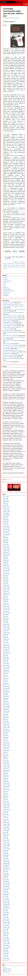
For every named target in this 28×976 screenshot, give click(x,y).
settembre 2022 (6, 573)
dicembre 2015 (6, 706)
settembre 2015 (6, 711)
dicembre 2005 (6, 902)
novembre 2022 (6, 570)
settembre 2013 (6, 750)
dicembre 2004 (6, 922)
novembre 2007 (6, 865)
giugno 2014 (5, 735)
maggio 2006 (6, 894)
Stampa (7, 251)
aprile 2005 (5, 915)
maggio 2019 (6, 639)
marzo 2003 (5, 956)
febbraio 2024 (6, 545)
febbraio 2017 (6, 683)
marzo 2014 (5, 740)
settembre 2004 (6, 927)
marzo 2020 (5, 622)
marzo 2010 (5, 819)
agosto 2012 (6, 771)
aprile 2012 (5, 778)
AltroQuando (6, 295)
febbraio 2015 (6, 722)
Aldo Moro (21, 262)
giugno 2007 (5, 873)
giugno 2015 (5, 716)
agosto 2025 (6, 516)
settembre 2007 (6, 868)
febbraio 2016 (6, 703)
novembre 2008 (6, 845)
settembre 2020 (6, 613)
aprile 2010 (5, 817)
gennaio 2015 (6, 724)
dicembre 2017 (6, 667)
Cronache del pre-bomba (8, 290)
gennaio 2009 (6, 842)
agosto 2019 (6, 634)
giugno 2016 (5, 696)
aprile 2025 (5, 523)
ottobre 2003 (6, 945)
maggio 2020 (6, 619)
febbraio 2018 (6, 663)
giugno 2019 (5, 637)
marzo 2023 (5, 563)
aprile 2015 (5, 719)
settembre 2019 (6, 632)
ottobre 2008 (6, 847)
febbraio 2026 (6, 506)
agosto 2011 (5, 791)
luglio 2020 (5, 616)
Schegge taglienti (7, 289)
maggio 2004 (6, 933)
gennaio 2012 (6, 783)
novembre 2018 (6, 649)
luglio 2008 (5, 852)
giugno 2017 (5, 676)
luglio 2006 (5, 891)
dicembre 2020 (6, 608)
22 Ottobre (15, 262)
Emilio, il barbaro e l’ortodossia (10, 325)
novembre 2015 (6, 708)
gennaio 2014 (6, 744)
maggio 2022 (6, 580)
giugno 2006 (5, 893)
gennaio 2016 (6, 704)
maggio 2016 (6, 698)
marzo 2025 (5, 524)
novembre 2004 (6, 924)
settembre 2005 (6, 907)
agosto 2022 (6, 575)
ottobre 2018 (6, 650)
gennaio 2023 (6, 567)
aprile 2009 (5, 837)
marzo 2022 (5, 583)
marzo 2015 (5, 721)
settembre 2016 (6, 691)
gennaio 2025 (6, 527)
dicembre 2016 (6, 686)
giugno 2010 (5, 814)
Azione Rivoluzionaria (20, 263)
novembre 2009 (6, 825)
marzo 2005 (5, 917)
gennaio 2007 (6, 881)
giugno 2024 (5, 539)
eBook (21, 251)
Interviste (5, 282)
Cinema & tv (6, 287)
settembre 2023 (6, 554)
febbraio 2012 (6, 781)
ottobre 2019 (6, 631)
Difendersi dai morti (7, 353)
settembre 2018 (6, 652)
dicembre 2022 (6, 568)
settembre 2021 (6, 593)
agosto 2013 (6, 752)
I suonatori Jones (7, 292)
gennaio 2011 (6, 802)
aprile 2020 (5, 621)
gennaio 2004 (6, 940)
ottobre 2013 (6, 748)
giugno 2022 (5, 578)
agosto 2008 (6, 850)
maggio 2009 (6, 835)
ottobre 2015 (6, 709)
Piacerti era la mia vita (8, 302)
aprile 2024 (5, 542)
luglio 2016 (5, 694)
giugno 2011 (5, 794)
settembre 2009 (6, 829)
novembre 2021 (6, 590)
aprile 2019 (5, 640)
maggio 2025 (6, 521)
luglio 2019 (5, 635)
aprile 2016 (5, 699)
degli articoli (7, 968)
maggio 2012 (6, 776)
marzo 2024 (5, 544)
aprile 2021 (5, 601)
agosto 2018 (6, 653)
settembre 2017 (6, 671)
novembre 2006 (6, 884)
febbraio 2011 (6, 801)
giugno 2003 (5, 951)
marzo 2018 (5, 662)
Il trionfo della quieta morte (9, 324)
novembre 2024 (6, 531)
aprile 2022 (5, 581)
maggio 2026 (6, 501)
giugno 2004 (5, 932)
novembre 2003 (6, 943)
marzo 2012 (5, 780)
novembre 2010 (6, 806)
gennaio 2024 (6, 547)
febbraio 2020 (6, 624)
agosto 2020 (6, 614)
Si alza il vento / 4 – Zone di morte (11, 345)
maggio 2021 (6, 599)
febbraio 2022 (6, 585)
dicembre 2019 (6, 627)
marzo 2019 (5, 642)
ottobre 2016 (6, 690)
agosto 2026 (6, 496)
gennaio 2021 (6, 606)
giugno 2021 (5, 598)
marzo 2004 (5, 937)
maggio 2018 (6, 658)
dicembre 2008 (6, 843)
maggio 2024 (6, 541)
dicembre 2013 (6, 745)
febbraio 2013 (6, 762)
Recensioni (5, 279)
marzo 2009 (5, 838)
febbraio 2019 (6, 644)
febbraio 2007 (6, 879)
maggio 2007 (6, 875)
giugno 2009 (5, 834)
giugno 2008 (5, 853)
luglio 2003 (5, 950)
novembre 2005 (6, 904)
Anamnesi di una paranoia (9, 356)
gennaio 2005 (6, 920)
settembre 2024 (6, 534)
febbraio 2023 (6, 565)
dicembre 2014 (6, 726)
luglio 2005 (5, 911)
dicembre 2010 (6, 804)
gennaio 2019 (6, 645)
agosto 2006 (6, 889)
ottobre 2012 (6, 768)
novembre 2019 (6, 629)
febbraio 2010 (6, 820)
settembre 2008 (6, 848)
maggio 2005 (6, 914)
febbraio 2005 (6, 919)
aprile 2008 (5, 856)
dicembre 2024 (6, 529)
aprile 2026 (5, 503)
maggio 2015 (6, 717)
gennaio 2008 (6, 861)
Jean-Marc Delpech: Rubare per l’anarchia (12, 312)
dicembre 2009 (6, 824)
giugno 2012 (5, 775)
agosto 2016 (6, 693)
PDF (14, 251)
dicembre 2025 (6, 509)
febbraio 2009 (6, 840)
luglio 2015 (5, 714)
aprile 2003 (5, 955)
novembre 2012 (6, 766)
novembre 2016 (6, 688)
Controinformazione (7, 281)
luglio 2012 (5, 773)
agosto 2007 (6, 870)
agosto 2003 (6, 948)
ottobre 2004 (6, 925)
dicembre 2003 (6, 942)
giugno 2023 (5, 559)
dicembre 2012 (6, 765)
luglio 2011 (5, 793)
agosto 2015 (6, 712)
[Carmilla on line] (14, 2)
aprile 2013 (5, 758)
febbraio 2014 (6, 742)
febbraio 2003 (6, 958)
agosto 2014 (6, 732)
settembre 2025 (6, 514)
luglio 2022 (5, 577)
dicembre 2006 (6, 883)
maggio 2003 (6, 953)
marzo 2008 (5, 858)
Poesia (4, 285)
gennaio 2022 (6, 586)
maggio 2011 (6, 796)
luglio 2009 (5, 832)
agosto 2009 (6, 830)
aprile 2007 (5, 876)
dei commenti (7, 970)
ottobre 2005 (6, 906)
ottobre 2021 (6, 591)
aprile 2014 (5, 739)
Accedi (4, 967)
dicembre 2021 (6, 588)
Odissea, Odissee (7, 320)
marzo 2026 (5, 505)
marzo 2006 (5, 897)
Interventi (5, 277)
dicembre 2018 (6, 647)
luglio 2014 (5, 734)
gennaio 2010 (6, 822)
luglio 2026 (5, 498)
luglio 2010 (5, 812)
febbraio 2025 (6, 526)
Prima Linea (16, 266)
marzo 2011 (5, 799)
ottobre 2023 (6, 552)
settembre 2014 (6, 730)
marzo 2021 (5, 603)
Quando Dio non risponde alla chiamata (12, 340)
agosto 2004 (6, 929)
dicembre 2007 (6, 863)
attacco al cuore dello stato (9, 263)
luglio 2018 (5, 655)
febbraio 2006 (6, 899)
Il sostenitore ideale (7, 361)
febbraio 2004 (6, 938)
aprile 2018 (5, 660)
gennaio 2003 (6, 960)
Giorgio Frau (10, 266)
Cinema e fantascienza (10, 315)
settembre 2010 (6, 809)
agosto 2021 (6, 595)
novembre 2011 (6, 786)
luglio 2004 (5, 930)
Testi (4, 284)
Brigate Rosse (7, 265)
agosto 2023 (6, 555)
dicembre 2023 (6, 549)
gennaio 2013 (6, 763)
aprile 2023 (5, 562)
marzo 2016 (5, 701)
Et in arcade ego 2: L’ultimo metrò (10, 335)
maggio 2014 (6, 737)
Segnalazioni (17, 17)
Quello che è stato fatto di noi (9, 355)
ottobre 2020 (6, 611)
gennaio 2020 (6, 626)
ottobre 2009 (6, 827)
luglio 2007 (5, 871)
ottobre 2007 (6, 866)
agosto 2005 (6, 909)
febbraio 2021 (6, 604)
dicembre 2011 (6, 784)
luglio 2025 (5, 518)
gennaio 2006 (6, 901)
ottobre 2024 (6, 532)
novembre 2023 (6, 550)
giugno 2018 (5, 657)
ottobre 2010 (6, 807)
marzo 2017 (5, 681)
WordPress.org (6, 972)
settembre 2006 (6, 888)
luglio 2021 (5, 596)
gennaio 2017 (6, 685)
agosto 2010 (6, 811)
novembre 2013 (6, 747)
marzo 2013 (5, 760)
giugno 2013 (5, 755)
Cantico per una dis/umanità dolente (11, 358)
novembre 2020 (6, 609)
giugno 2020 (5, 617)
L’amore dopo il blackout (8, 330)
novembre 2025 (6, 511)
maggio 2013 (6, 757)
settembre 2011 (6, 789)
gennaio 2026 (6, 508)
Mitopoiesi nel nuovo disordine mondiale (12, 332)
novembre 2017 (6, 668)
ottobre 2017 (6, 670)
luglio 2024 (5, 537)
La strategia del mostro (8, 322)
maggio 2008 (6, 855)
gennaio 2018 (6, 665)
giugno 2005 (5, 912)
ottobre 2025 (6, 513)
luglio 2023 (5, 557)
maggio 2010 (6, 816)
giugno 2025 (5, 519)
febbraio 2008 (6, 860)
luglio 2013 (5, 753)
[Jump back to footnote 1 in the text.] (9, 258)
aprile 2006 (5, 896)
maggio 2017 (6, 678)
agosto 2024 (6, 536)
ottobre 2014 (6, 729)
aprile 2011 (5, 798)
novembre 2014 (6, 727)
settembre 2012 (6, 770)
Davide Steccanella (16, 265)
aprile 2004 (5, 935)
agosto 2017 (6, 673)
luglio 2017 (5, 675)
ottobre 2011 (6, 788)
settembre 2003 (6, 947)
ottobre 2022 (6, 572)
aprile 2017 (5, 680)
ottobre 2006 (6, 886)
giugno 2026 (5, 500)
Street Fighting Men (7, 343)
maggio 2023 (6, 560)
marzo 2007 (5, 878)
